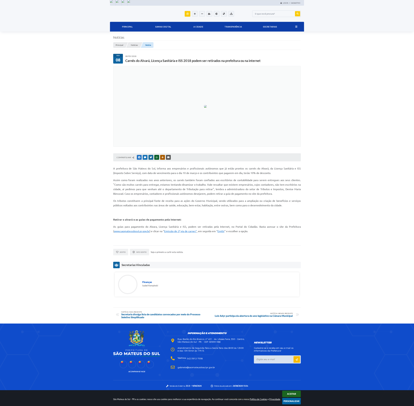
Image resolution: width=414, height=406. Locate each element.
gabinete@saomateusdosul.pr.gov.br (196, 367)
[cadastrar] (297, 359)
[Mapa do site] (231, 14)
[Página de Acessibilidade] (187, 14)
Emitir (221, 231)
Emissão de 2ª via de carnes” (180, 231)
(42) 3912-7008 (195, 358)
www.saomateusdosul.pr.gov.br (132, 231)
